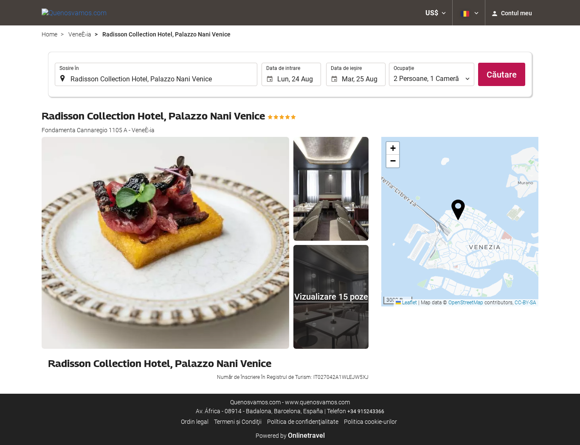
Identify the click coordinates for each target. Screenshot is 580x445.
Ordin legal (194, 421)
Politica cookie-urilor (370, 421)
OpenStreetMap (465, 303)
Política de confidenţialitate (302, 421)
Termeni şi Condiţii (238, 421)
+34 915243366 (365, 411)
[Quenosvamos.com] (74, 12)
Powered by (290, 435)
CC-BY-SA (525, 303)
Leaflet (409, 303)
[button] (435, 12)
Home (49, 34)
